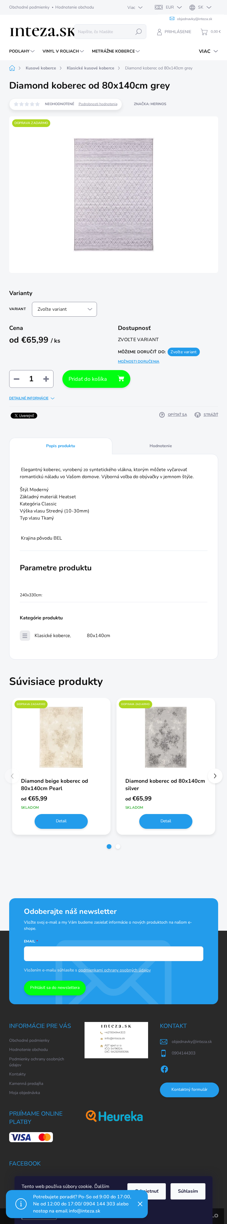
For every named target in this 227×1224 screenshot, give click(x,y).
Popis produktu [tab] (60, 446)
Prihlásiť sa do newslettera (55, 987)
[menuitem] (22, 51)
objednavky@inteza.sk (192, 1041)
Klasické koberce (52, 635)
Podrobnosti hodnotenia (98, 104)
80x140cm (98, 635)
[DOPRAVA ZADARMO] (61, 737)
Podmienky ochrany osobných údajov (36, 1062)
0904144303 (183, 1053)
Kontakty (17, 1074)
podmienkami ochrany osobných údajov (114, 970)
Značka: (150, 104)
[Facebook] (164, 1068)
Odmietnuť (146, 1191)
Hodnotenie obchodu (74, 7)
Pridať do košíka (88, 378)
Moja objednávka (24, 1093)
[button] (109, 846)
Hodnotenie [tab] (161, 446)
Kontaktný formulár (189, 1089)
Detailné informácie (28, 398)
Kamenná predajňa (26, 1083)
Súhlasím (188, 1191)
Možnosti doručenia (138, 361)
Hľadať (138, 31)
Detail (61, 821)
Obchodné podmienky (29, 7)
